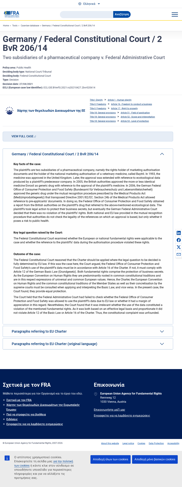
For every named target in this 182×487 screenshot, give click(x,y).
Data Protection (156, 443)
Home (6, 25)
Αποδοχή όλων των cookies (110, 459)
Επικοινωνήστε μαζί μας (109, 409)
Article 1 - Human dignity (120, 100)
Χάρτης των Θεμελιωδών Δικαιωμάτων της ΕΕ (51, 110)
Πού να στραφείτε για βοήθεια (26, 414)
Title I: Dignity (96, 100)
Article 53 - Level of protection (135, 121)
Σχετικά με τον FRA (19, 400)
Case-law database (30, 25)
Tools (14, 25)
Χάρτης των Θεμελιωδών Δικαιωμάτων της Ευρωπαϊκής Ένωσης (43, 407)
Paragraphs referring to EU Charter (39, 331)
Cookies (141, 443)
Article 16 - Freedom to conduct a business (131, 104)
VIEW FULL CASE (22, 136)
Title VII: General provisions (103, 113)
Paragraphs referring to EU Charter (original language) (54, 344)
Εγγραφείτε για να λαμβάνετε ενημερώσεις (34, 424)
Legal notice (128, 443)
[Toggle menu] (174, 14)
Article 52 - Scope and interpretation (138, 117)
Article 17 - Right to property (124, 108)
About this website (110, 443)
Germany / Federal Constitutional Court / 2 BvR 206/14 (68, 25)
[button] (178, 232)
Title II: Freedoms (98, 104)
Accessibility (173, 443)
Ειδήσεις (12, 419)
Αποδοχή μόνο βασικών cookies (155, 459)
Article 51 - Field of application (135, 113)
